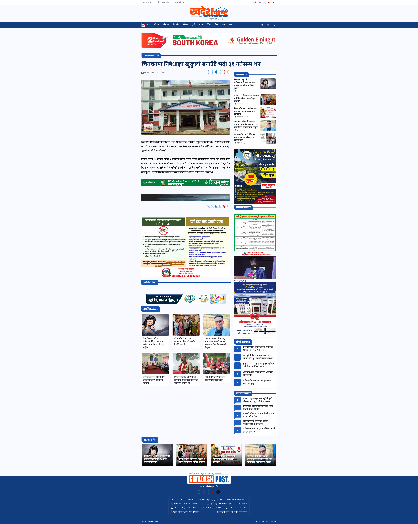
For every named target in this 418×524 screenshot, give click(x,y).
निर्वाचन (166, 24)
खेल (223, 24)
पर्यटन (201, 24)
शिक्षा (209, 24)
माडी (149, 24)
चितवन (157, 24)
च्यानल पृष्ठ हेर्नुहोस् (240, 280)
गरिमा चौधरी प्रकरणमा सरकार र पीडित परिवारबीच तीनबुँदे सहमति (192, 460)
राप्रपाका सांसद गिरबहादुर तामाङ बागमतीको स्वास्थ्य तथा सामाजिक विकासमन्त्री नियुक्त (259, 459)
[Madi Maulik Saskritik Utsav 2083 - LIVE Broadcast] (255, 267)
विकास (185, 24)
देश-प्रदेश (176, 24)
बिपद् (216, 24)
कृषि (193, 24)
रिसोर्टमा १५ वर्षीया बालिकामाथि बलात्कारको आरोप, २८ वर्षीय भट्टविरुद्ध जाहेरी (157, 459)
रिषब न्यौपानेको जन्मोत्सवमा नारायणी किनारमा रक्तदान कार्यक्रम (224, 459)
